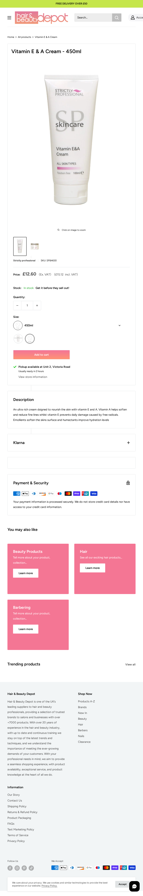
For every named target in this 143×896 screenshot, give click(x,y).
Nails (81, 736)
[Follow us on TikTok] (31, 868)
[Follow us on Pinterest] (24, 868)
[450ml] (29, 338)
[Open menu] (9, 17)
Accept (123, 884)
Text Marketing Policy (20, 829)
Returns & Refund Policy (22, 812)
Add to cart (41, 354)
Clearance (84, 742)
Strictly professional (24, 260)
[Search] (116, 17)
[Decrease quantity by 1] (17, 305)
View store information (32, 377)
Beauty (82, 718)
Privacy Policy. (49, 885)
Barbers (83, 730)
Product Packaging (19, 818)
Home (10, 37)
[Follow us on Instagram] (17, 868)
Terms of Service (17, 835)
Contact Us (14, 800)
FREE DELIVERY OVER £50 (71, 3)
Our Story (13, 794)
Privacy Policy (16, 841)
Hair (80, 724)
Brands (82, 707)
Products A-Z (86, 701)
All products (24, 37)
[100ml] (18, 338)
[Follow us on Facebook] (10, 868)
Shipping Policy (16, 806)
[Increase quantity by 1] (37, 305)
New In (82, 713)
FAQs (10, 823)
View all (130, 664)
